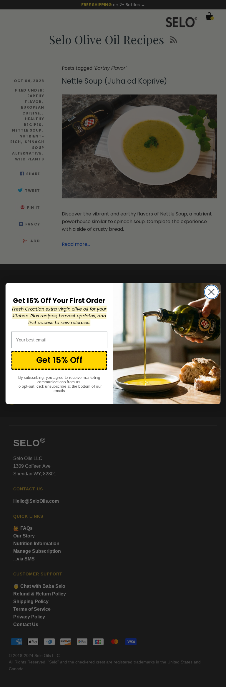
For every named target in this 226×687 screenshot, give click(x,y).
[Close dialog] (211, 292)
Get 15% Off (59, 360)
